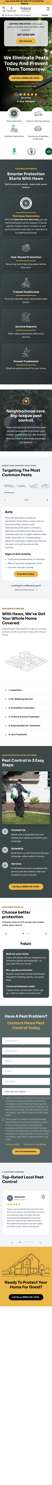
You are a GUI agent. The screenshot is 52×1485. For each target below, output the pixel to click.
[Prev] (6, 933)
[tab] (23, 933)
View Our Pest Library (24, 590)
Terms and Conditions (35, 1144)
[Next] (46, 933)
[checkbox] (3, 1098)
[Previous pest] (5, 500)
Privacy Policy (13, 1144)
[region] (26, 2)
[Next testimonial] (40, 1243)
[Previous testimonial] (12, 1243)
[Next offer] (48, 3)
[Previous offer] (4, 3)
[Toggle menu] (48, 9)
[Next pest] (47, 500)
